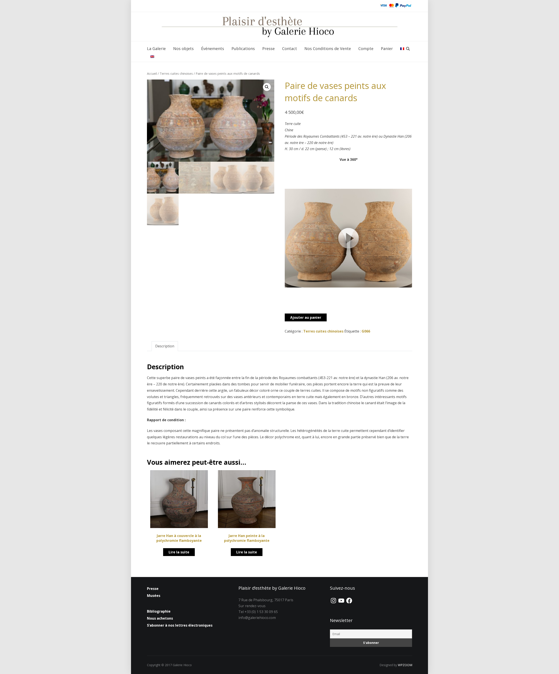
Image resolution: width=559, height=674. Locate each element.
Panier (387, 48)
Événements (212, 48)
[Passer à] (402, 49)
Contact (289, 48)
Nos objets (183, 48)
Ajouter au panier (305, 317)
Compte (365, 48)
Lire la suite (179, 552)
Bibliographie (159, 611)
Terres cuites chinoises (176, 73)
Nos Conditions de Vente (327, 48)
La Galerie (156, 48)
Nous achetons (160, 618)
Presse (268, 48)
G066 (366, 331)
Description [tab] (164, 346)
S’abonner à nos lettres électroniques (179, 625)
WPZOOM (405, 665)
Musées (153, 595)
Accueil (152, 73)
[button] (267, 87)
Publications (243, 48)
